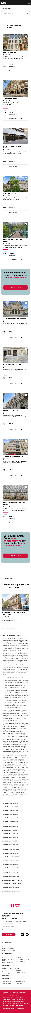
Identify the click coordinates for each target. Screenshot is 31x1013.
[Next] (24, 572)
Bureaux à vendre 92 (20, 961)
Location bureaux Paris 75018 (10, 868)
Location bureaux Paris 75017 (10, 864)
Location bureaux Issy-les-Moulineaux (13, 883)
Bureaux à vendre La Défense (22, 959)
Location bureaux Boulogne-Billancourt (13, 880)
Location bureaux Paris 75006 (10, 821)
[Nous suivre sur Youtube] (27, 934)
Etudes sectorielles (6, 983)
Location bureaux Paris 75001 (10, 803)
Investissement (5, 975)
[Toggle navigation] (29, 3)
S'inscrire (9, 934)
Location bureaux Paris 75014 (10, 853)
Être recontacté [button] (15, 287)
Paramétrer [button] (20, 1008)
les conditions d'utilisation (12, 930)
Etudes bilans (18, 983)
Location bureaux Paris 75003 (10, 810)
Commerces (18, 968)
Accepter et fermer (9, 1008)
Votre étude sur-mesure (20, 981)
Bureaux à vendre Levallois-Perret (8, 960)
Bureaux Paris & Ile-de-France (7, 969)
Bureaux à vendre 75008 (7, 962)
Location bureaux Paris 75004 (10, 814)
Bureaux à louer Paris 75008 (7, 946)
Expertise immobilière (20, 972)
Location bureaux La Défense (10, 887)
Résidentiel (18, 970)
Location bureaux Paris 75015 (10, 857)
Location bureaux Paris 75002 (10, 807)
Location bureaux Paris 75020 (10, 876)
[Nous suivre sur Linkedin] (22, 934)
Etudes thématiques (6, 981)
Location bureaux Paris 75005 (10, 818)
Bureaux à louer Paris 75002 (22, 945)
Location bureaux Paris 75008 (10, 830)
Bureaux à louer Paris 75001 (8, 948)
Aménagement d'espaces (8, 973)
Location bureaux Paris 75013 (10, 849)
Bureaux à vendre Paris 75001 (7, 957)
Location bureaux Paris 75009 (10, 833)
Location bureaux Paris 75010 (10, 837)
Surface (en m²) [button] (6, 8)
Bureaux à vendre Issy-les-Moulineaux (21, 957)
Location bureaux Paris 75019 (10, 873)
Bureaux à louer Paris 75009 (22, 947)
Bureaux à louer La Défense (8, 950)
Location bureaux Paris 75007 (10, 826)
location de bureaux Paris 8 (18, 679)
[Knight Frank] (3, 2)
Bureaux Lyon (5, 971)
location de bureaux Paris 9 (17, 790)
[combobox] (13, 13)
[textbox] (14, 13)
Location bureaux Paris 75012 (10, 844)
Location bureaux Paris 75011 (10, 841)
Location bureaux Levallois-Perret (11, 891)
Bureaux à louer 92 (19, 949)
